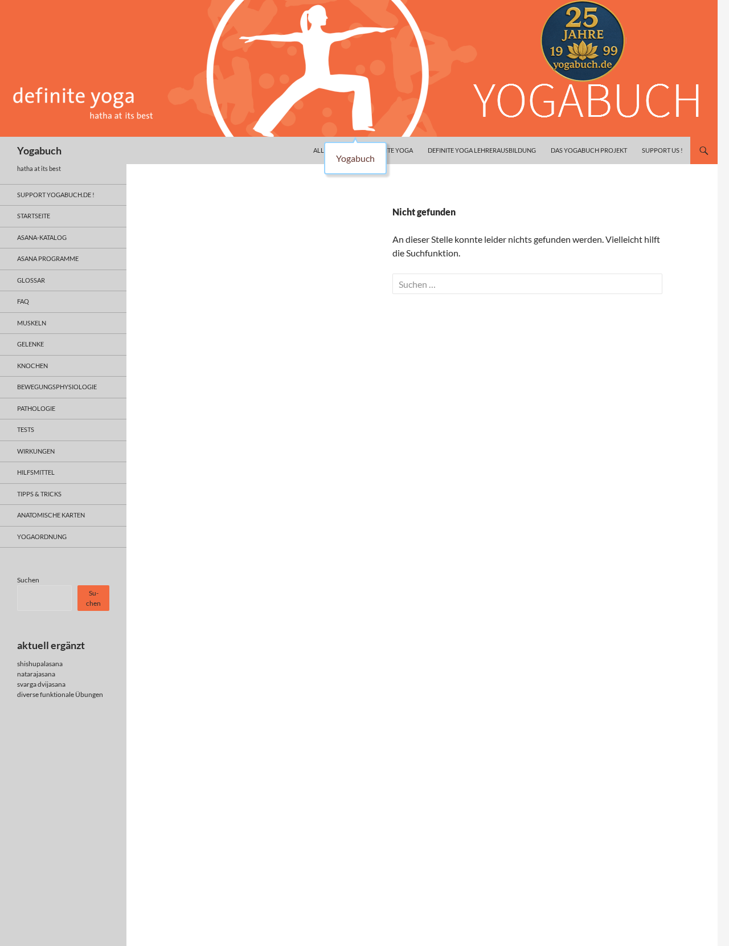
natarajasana (36, 674)
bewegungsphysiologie (57, 386)
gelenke (30, 344)
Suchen (28, 580)
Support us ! (662, 150)
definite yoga (390, 150)
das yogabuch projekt (589, 150)
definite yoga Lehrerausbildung (482, 150)
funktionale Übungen (71, 694)
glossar (31, 280)
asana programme (48, 258)
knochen (32, 365)
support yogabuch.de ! (56, 194)
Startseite (33, 215)
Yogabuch (39, 150)
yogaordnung (42, 536)
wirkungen (36, 451)
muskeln (31, 323)
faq (23, 301)
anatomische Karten (51, 515)
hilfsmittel (36, 472)
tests (25, 429)
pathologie (36, 408)
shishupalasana (40, 663)
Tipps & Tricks (39, 494)
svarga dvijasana (41, 684)
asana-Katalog (42, 237)
